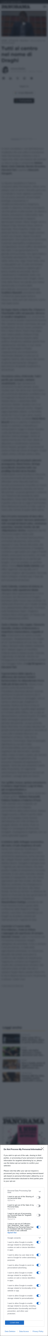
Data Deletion (10, 1331)
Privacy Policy (38, 1331)
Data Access (24, 1331)
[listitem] (24, 1191)
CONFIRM (14, 1323)
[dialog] (24, 1240)
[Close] (43, 1149)
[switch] (38, 1197)
